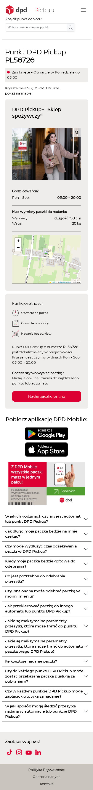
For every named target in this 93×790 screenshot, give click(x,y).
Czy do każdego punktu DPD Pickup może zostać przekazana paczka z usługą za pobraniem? (44, 676)
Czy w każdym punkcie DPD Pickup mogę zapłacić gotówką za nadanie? (44, 694)
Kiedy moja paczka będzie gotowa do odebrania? (40, 564)
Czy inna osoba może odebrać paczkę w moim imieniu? (42, 594)
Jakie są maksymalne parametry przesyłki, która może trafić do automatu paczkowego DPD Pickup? (44, 646)
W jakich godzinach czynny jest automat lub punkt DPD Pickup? (43, 519)
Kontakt (46, 784)
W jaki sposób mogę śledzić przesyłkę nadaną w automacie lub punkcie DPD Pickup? (41, 711)
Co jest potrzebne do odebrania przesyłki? (35, 579)
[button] (47, 255)
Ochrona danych (47, 776)
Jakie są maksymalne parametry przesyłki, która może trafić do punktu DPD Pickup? (41, 626)
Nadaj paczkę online (46, 396)
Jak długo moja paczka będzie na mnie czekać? (41, 534)
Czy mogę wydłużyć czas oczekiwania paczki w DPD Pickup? (41, 549)
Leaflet (53, 282)
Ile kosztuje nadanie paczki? (31, 661)
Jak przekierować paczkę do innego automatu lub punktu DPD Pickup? (39, 609)
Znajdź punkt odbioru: (24, 19)
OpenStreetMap (65, 282)
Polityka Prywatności (46, 769)
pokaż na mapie (18, 93)
